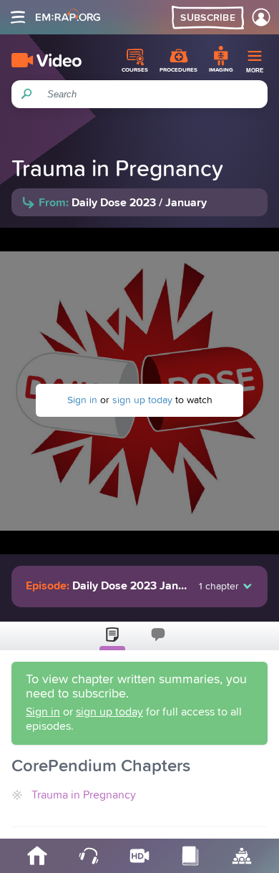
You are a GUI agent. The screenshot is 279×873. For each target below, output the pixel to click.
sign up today (142, 400)
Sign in (82, 400)
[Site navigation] (18, 17)
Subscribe (207, 18)
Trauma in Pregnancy (83, 795)
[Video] (46, 60)
